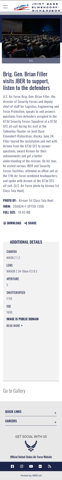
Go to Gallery (14, 390)
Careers (11, 420)
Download (13, 223)
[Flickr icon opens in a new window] (40, 466)
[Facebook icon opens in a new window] (12, 466)
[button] (5, 7)
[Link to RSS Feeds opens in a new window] (49, 466)
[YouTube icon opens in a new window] (31, 466)
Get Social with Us (31, 437)
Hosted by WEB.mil (31, 475)
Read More (14, 326)
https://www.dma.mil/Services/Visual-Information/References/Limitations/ (27, 374)
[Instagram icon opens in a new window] (21, 466)
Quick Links (13, 411)
